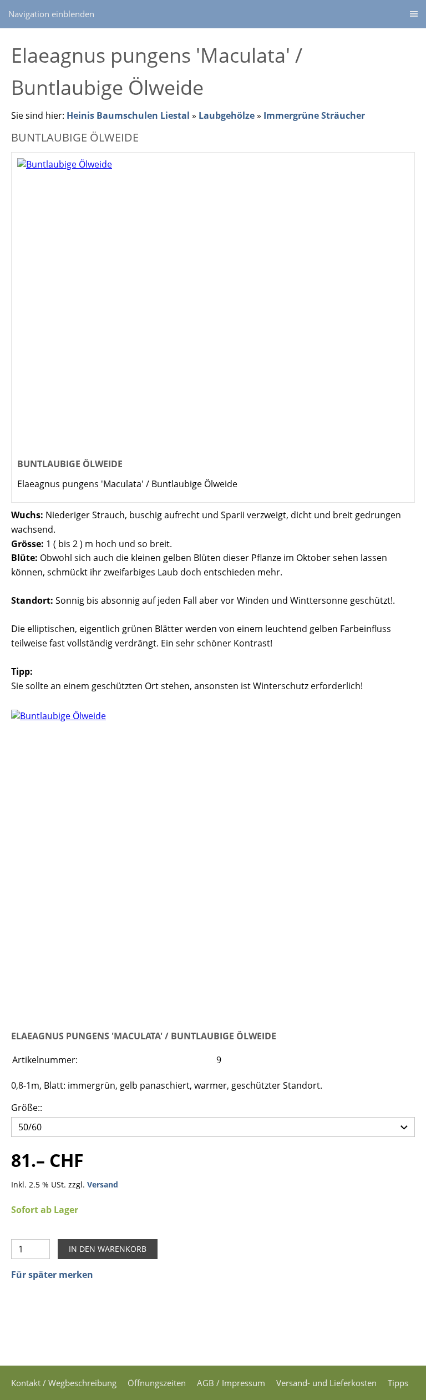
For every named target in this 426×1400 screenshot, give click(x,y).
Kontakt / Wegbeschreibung (63, 1382)
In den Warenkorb (107, 1249)
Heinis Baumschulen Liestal (129, 115)
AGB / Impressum (231, 1382)
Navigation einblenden (51, 13)
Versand (102, 1184)
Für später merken (52, 1274)
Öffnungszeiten (157, 1382)
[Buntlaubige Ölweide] (213, 861)
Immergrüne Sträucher (314, 115)
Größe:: (26, 1107)
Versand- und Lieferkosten (326, 1382)
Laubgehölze (227, 115)
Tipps (398, 1382)
